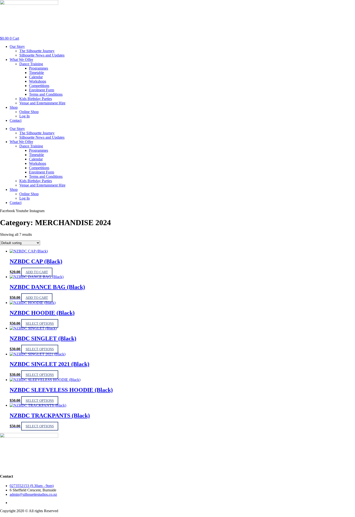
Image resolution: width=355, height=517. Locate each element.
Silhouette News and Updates (41, 55)
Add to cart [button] (37, 272)
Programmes (38, 68)
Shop (14, 107)
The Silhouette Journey (37, 51)
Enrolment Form (41, 90)
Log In (24, 116)
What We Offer (21, 59)
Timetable (36, 73)
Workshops (37, 81)
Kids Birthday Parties (35, 99)
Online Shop (29, 112)
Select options (40, 323)
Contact (15, 120)
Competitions (39, 86)
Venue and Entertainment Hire (42, 103)
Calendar (36, 77)
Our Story (17, 46)
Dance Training (31, 64)
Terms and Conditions (46, 94)
